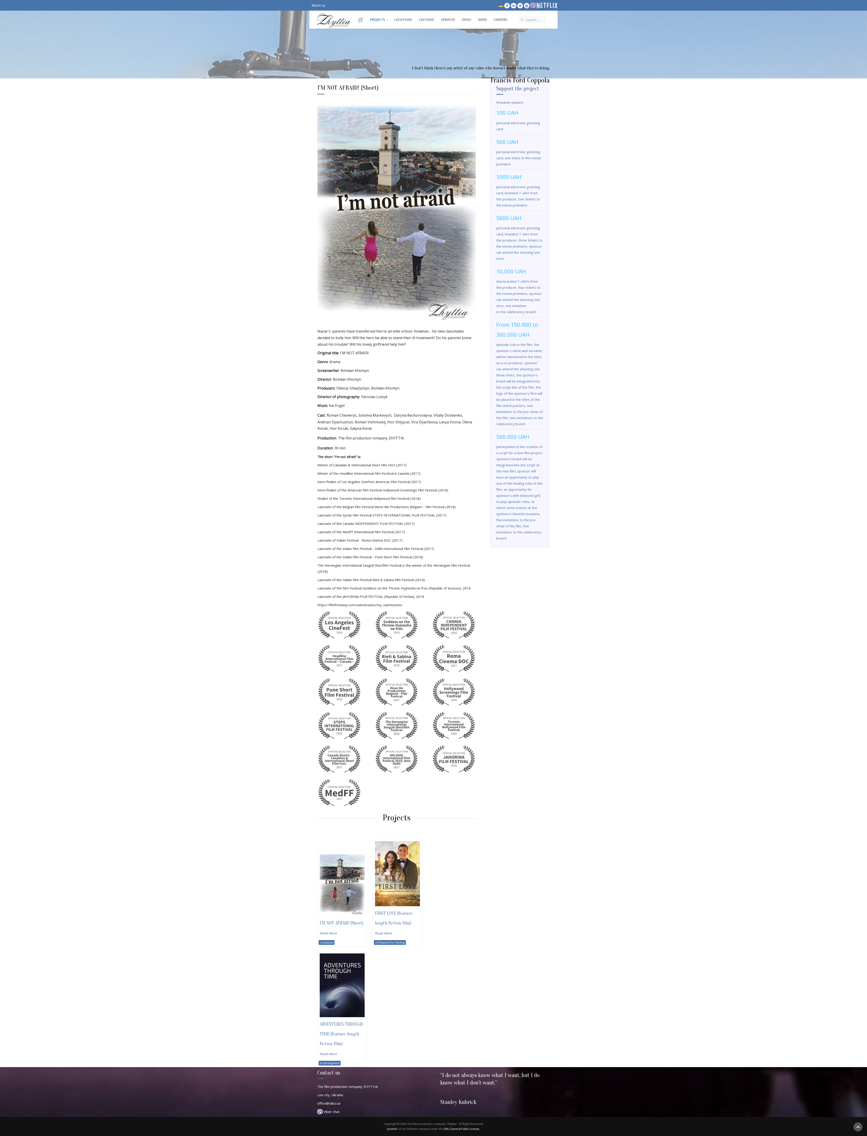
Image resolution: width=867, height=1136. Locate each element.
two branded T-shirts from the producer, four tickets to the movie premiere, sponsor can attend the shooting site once (519, 293)
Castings (426, 19)
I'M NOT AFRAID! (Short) (341, 923)
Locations (403, 19)
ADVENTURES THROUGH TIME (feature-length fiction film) (341, 1034)
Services (448, 19)
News (482, 19)
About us (318, 5)
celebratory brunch (521, 312)
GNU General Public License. (462, 1129)
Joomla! (392, 1129)
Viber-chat (331, 1111)
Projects (377, 19)
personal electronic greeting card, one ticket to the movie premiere (518, 158)
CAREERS (500, 19)
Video (466, 19)
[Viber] (533, 5)
